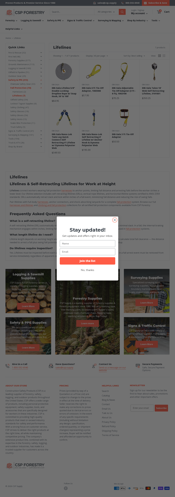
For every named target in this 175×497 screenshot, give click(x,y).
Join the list (87, 261)
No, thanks (87, 270)
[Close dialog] (114, 220)
